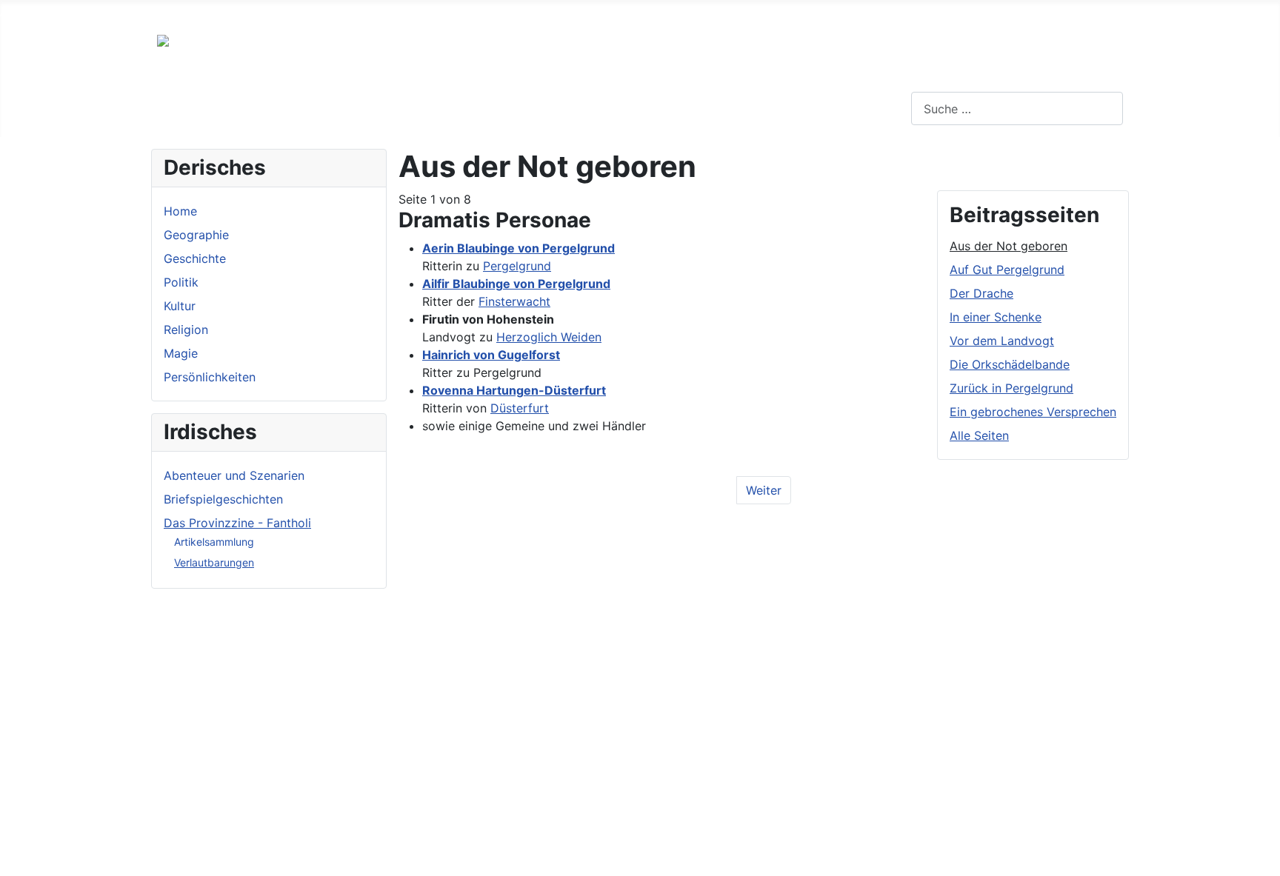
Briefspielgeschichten (223, 499)
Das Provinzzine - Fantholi (237, 522)
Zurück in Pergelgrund (1011, 388)
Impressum (173, 11)
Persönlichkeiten (210, 377)
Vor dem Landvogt (1002, 340)
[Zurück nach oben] (1261, 857)
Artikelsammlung (214, 541)
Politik (181, 282)
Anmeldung (341, 11)
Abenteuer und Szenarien (234, 475)
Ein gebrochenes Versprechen (1033, 411)
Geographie (196, 234)
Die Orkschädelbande (1010, 364)
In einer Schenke (995, 317)
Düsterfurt (519, 408)
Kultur (180, 305)
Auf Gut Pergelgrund (1007, 269)
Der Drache (981, 293)
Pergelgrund (517, 265)
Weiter (763, 490)
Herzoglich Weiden (548, 337)
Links (110, 11)
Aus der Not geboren (1008, 245)
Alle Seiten (979, 435)
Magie (181, 353)
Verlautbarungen (214, 562)
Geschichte (195, 258)
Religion (186, 329)
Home (180, 211)
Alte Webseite (38, 11)
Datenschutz (256, 11)
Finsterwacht (514, 301)
